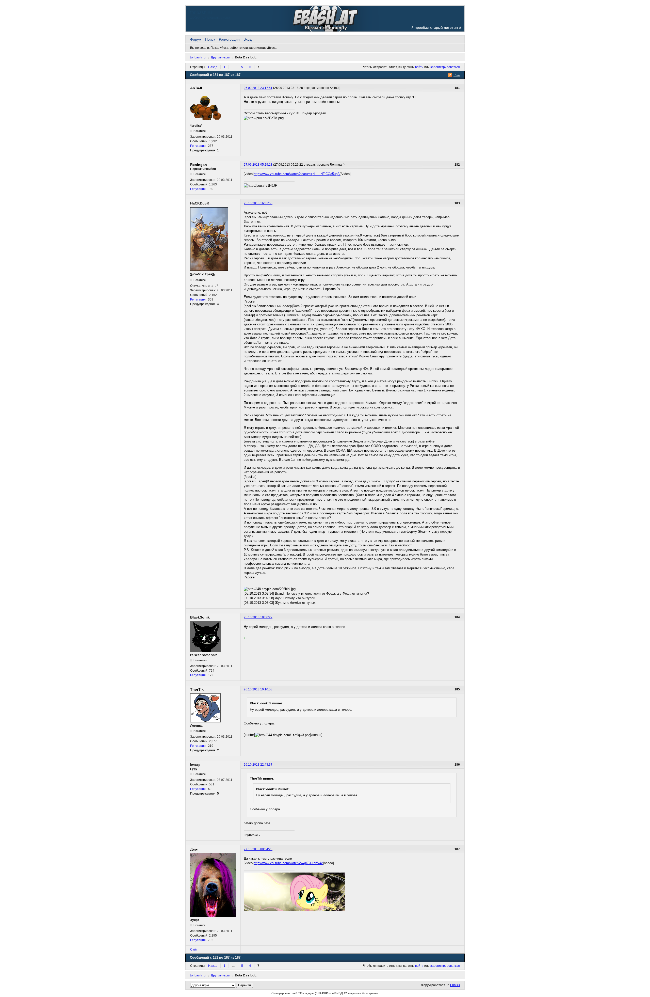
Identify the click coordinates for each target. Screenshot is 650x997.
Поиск (210, 39)
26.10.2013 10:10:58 (258, 689)
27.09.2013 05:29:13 (258, 164)
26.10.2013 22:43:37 (258, 764)
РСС (456, 75)
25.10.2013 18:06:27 (258, 617)
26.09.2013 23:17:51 (258, 88)
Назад (212, 67)
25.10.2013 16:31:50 (258, 203)
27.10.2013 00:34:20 (258, 849)
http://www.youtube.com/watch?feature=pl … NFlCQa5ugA (297, 174)
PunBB (455, 985)
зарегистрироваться (445, 67)
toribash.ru (201, 12)
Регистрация (229, 39)
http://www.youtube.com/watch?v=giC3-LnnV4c (288, 863)
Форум (195, 39)
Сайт (194, 949)
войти (419, 67)
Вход (247, 39)
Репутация (198, 146)
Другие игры (220, 57)
